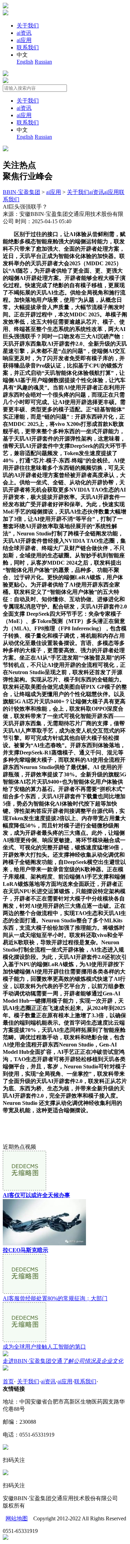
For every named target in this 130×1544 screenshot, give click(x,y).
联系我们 (28, 47)
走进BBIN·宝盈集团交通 (63, 1361)
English (25, 62)
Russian (43, 62)
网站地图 (17, 1518)
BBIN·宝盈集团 (21, 192)
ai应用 (24, 40)
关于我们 (28, 26)
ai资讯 (24, 33)
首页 (8, 1381)
